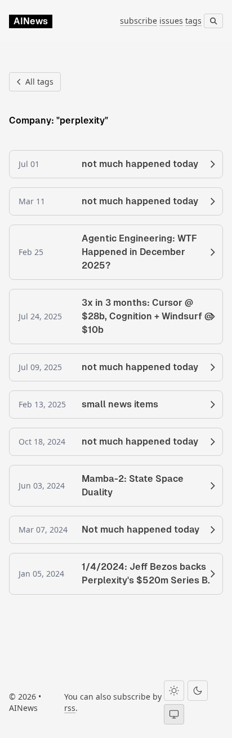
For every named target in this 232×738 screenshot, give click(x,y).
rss (69, 707)
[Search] (213, 21)
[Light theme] (174, 690)
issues (171, 20)
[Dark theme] (198, 690)
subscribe (138, 20)
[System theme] (174, 714)
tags (193, 20)
